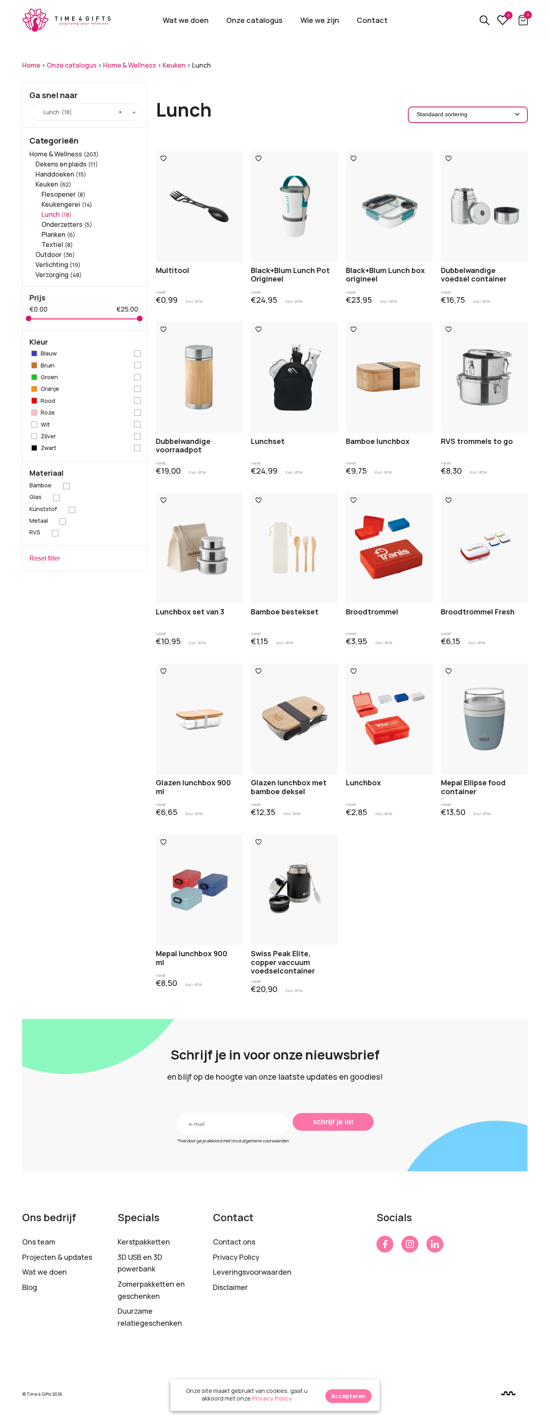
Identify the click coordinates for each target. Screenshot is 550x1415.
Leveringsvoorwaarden (252, 1272)
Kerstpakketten (144, 1242)
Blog (29, 1287)
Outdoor (48, 254)
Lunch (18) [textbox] (79, 112)
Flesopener (58, 194)
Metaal (38, 520)
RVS (34, 532)
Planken (53, 234)
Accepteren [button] (348, 1396)
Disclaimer (230, 1287)
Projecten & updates (57, 1257)
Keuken (174, 65)
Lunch (50, 214)
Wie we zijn (319, 20)
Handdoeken (54, 174)
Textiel (52, 244)
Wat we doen (186, 20)
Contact (372, 20)
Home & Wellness (129, 65)
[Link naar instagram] (409, 1244)
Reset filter (44, 558)
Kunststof (43, 509)
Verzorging (51, 274)
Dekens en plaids (61, 164)
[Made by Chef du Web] (508, 1393)
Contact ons (234, 1242)
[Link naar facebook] (384, 1244)
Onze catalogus (254, 20)
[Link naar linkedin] (434, 1244)
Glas (35, 497)
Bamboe (40, 485)
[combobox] (85, 112)
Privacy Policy (236, 1257)
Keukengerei (60, 204)
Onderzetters (62, 224)
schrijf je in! (333, 1122)
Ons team (38, 1242)
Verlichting (51, 264)
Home (31, 65)
